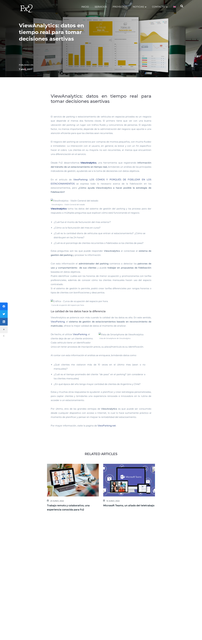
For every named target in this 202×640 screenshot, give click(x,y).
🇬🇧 (174, 6)
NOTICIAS (138, 6)
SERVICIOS (101, 6)
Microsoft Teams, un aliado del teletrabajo (128, 505)
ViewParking (58, 321)
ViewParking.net (107, 425)
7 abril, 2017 (25, 69)
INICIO (85, 6)
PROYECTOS (120, 6)
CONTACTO (158, 6)
